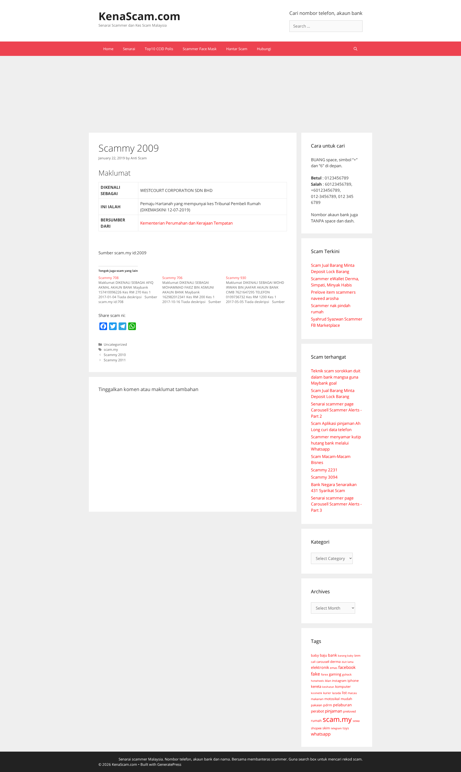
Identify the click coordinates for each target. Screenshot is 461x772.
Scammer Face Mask (200, 48)
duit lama (347, 662)
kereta (316, 686)
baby (315, 655)
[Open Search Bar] (355, 49)
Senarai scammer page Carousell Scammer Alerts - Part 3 (336, 504)
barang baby (345, 655)
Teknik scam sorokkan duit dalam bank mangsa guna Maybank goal (335, 377)
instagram (339, 680)
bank (332, 655)
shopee (316, 728)
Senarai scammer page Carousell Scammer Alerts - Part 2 (336, 410)
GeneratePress (169, 764)
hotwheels (317, 681)
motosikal (332, 699)
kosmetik (316, 693)
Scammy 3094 (324, 477)
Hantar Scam (236, 48)
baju (323, 655)
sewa (356, 721)
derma (335, 661)
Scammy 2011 (115, 360)
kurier (327, 693)
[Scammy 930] (258, 289)
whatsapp (321, 734)
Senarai (129, 48)
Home (108, 48)
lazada (336, 693)
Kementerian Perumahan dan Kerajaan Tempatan (186, 223)
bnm (357, 655)
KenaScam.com (139, 16)
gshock (347, 674)
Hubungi (264, 48)
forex (324, 674)
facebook (347, 667)
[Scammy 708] (130, 289)
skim (326, 728)
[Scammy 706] (194, 289)
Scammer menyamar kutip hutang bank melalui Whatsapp (336, 443)
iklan (328, 681)
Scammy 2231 (324, 470)
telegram (336, 728)
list (344, 692)
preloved (349, 711)
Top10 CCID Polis (159, 48)
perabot (317, 711)
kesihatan (328, 687)
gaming (335, 674)
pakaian (316, 705)
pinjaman (333, 711)
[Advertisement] (230, 91)
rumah (316, 721)
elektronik (320, 667)
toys (346, 728)
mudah (346, 698)
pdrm (327, 705)
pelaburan (342, 704)
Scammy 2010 (115, 354)
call (313, 662)
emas (333, 668)
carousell (322, 661)
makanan (317, 699)
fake (315, 674)
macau (352, 693)
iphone (353, 680)
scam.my (111, 349)
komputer (343, 686)
